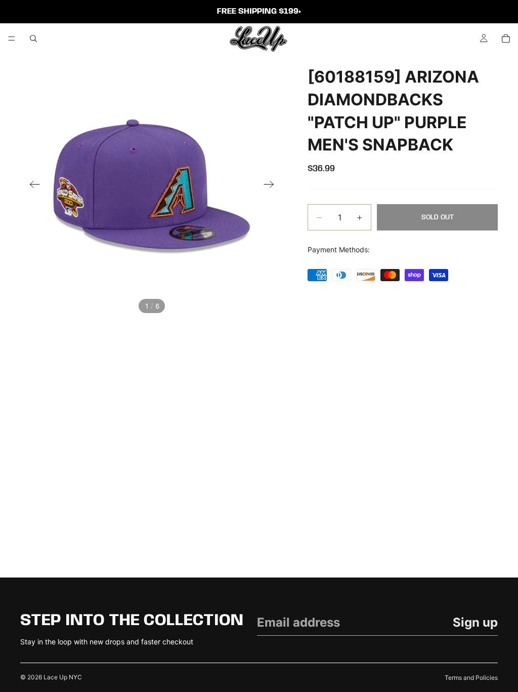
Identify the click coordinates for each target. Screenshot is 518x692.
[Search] (33, 38)
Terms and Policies (471, 677)
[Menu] (11, 38)
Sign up (475, 622)
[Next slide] (272, 185)
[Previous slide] (31, 185)
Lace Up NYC (63, 677)
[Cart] (506, 38)
